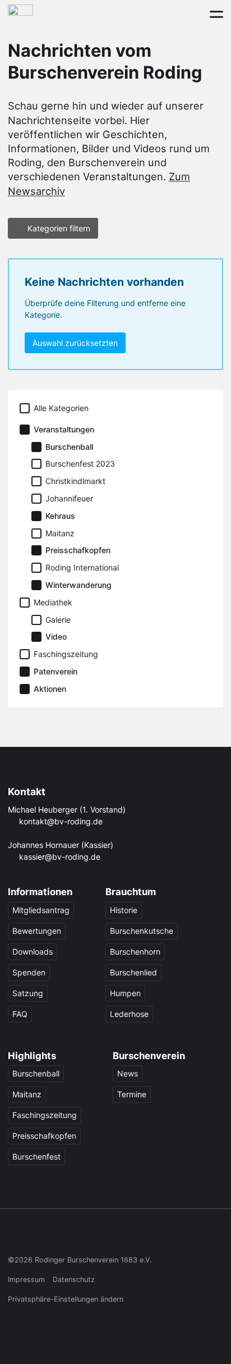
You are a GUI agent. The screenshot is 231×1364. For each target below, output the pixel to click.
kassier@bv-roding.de (59, 856)
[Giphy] (123, 1236)
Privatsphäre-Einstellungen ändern (65, 1299)
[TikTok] (58, 1236)
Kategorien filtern (58, 228)
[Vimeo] (101, 1236)
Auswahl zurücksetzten (75, 343)
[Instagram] (37, 1236)
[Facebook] (15, 1236)
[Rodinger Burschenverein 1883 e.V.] (20, 13)
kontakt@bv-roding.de (61, 821)
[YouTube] (80, 1236)
